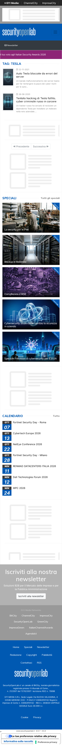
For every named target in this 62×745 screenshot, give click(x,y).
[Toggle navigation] (55, 32)
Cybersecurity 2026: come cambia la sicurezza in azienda (30, 324)
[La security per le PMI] (31, 218)
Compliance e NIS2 (15, 294)
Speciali (28, 647)
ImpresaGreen (16, 627)
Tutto (56, 415)
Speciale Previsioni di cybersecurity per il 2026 (30, 358)
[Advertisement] (32, 555)
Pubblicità (47, 654)
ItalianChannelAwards (41, 627)
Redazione (16, 654)
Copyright (31, 654)
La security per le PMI (16, 229)
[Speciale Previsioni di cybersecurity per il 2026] (31, 347)
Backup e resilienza (15, 261)
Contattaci (26, 662)
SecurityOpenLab (23, 621)
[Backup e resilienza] (31, 250)
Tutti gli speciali (50, 198)
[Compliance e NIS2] (31, 282)
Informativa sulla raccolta (18, 741)
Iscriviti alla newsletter (31, 596)
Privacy (37, 717)
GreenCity (42, 621)
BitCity (13, 615)
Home (16, 647)
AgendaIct (31, 633)
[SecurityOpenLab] (19, 31)
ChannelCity (31, 3)
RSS (39, 662)
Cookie (24, 717)
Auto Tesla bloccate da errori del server (36, 75)
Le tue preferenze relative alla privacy (34, 736)
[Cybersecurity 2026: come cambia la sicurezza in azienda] (31, 314)
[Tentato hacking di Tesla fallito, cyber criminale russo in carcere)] (8, 101)
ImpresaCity (49, 3)
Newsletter (12, 45)
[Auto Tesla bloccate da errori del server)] (8, 76)
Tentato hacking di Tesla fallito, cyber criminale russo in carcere (36, 99)
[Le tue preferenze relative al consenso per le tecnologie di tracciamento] (46, 742)
